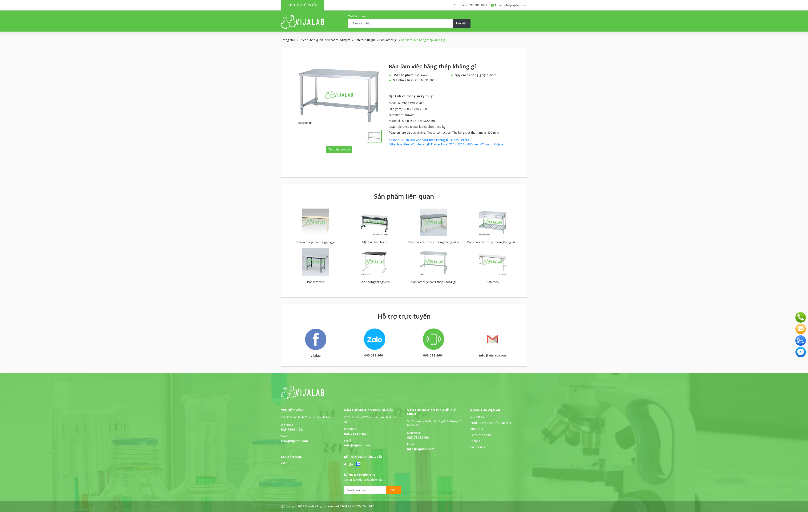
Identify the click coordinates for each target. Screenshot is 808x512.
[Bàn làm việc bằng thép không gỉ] (339, 94)
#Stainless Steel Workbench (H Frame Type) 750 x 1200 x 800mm (433, 144)
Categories (477, 447)
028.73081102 (292, 429)
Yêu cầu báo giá (339, 149)
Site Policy (477, 417)
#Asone (394, 140)
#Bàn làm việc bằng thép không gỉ (424, 140)
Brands (475, 441)
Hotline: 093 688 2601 (472, 5)
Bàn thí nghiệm (364, 40)
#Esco (454, 140)
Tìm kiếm (462, 23)
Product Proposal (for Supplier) (491, 423)
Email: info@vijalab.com (510, 5)
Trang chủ (288, 40)
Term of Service (481, 435)
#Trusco (486, 144)
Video (284, 463)
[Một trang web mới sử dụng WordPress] (302, 28)
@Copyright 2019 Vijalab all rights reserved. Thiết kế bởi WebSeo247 (327, 506)
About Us (476, 429)
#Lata (465, 140)
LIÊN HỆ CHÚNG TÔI (302, 5)
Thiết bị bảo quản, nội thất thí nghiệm (324, 40)
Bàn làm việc (388, 40)
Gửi (393, 490)
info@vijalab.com (294, 441)
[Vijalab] (302, 398)
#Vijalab (499, 144)
